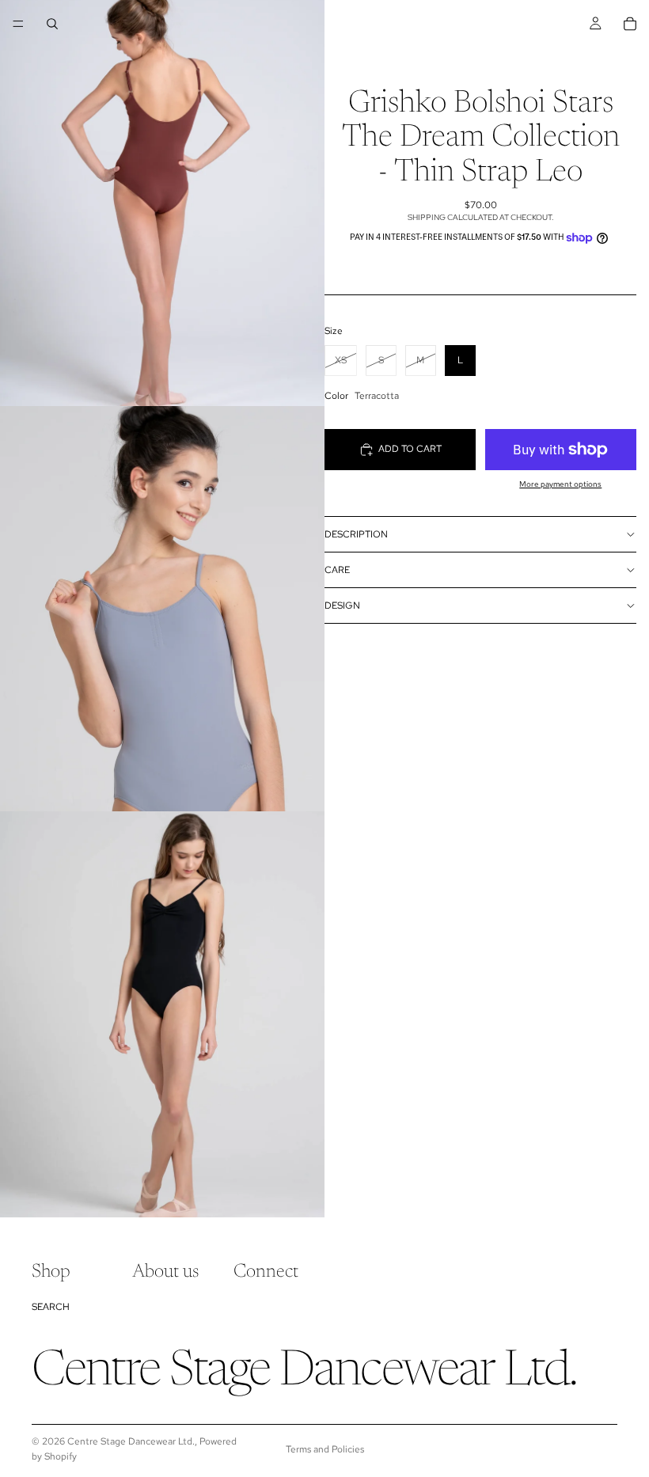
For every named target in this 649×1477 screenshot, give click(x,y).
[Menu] (18, 24)
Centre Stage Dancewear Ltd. (131, 1441)
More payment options (560, 484)
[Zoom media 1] (162, 203)
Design (342, 605)
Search (51, 1306)
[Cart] (630, 23)
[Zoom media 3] (162, 1014)
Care (337, 570)
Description (356, 534)
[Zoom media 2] (162, 609)
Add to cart (410, 448)
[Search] (52, 23)
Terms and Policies (325, 1449)
